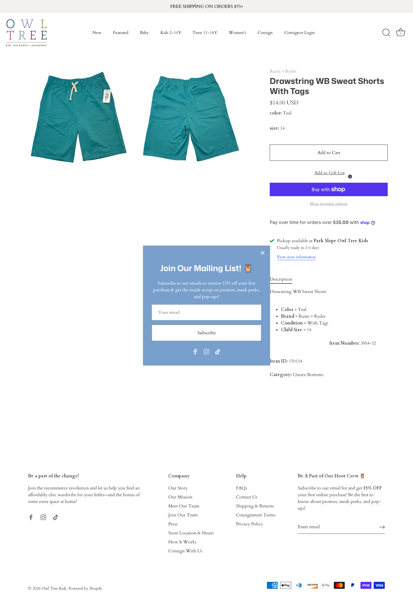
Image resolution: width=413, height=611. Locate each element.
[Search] (386, 33)
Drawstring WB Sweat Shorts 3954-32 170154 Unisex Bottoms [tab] (323, 333)
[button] (329, 172)
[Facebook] (195, 351)
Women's (237, 33)
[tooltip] (350, 177)
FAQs (241, 488)
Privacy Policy (249, 524)
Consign (265, 33)
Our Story (178, 488)
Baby (144, 33)
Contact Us (246, 497)
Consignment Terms (256, 515)
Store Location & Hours (191, 533)
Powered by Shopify (85, 588)
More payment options (329, 203)
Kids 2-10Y (170, 33)
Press (172, 524)
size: (274, 128)
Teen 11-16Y (204, 33)
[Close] (263, 253)
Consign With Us (185, 551)
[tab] (284, 279)
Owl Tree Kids (54, 588)
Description (281, 279)
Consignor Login (299, 33)
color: (276, 113)
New (96, 33)
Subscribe (207, 333)
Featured (120, 33)
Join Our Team (183, 515)
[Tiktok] (218, 351)
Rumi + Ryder (283, 71)
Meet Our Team (183, 506)
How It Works (182, 542)
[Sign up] (382, 527)
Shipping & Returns (255, 506)
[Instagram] (206, 351)
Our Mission (180, 497)
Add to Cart (328, 153)
